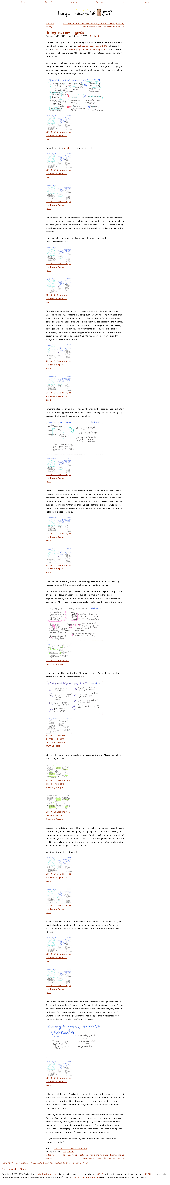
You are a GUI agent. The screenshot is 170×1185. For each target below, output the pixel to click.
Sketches (84, 1163)
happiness (68, 148)
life (90, 36)
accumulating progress (96, 49)
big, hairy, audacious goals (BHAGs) (92, 45)
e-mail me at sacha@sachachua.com (70, 1148)
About (10, 1163)
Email (4, 1169)
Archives (25, 1163)
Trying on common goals (65, 33)
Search (74, 2)
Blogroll (66, 1163)
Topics (23, 2)
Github (23, 1169)
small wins (59, 49)
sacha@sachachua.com (47, 1174)
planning (97, 36)
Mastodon (13, 1169)
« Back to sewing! (50, 25)
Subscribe (49, 1163)
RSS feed (58, 1163)
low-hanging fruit (77, 49)
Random (99, 2)
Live (123, 2)
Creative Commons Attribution (85, 1177)
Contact (48, 2)
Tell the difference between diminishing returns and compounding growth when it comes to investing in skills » (93, 25)
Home (4, 1163)
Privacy (33, 1163)
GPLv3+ (100, 1174)
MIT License (150, 1174)
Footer (146, 2)
